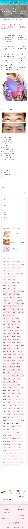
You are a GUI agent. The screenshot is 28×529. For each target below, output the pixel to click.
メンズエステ (21, 267)
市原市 (4, 261)
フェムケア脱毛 (6, 360)
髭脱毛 (4, 450)
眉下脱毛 (5, 447)
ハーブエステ (11, 270)
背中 (8, 375)
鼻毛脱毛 (21, 441)
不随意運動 (11, 330)
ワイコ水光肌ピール (7, 429)
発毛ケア (20, 393)
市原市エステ (5, 306)
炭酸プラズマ (20, 312)
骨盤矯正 (19, 336)
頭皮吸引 (15, 381)
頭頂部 (22, 408)
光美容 (15, 306)
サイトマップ (21, 518)
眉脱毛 (17, 441)
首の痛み (9, 339)
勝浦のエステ (6, 214)
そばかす (9, 402)
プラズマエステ (13, 312)
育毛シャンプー (6, 393)
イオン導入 (13, 288)
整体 (22, 462)
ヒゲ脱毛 (9, 357)
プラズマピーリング (19, 309)
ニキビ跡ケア (19, 300)
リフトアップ (17, 432)
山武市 (4, 264)
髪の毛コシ (11, 387)
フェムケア (20, 306)
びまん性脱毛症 (6, 417)
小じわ (20, 435)
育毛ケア (9, 390)
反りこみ (5, 411)
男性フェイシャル (6, 300)
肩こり (8, 324)
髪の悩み (18, 384)
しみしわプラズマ (6, 315)
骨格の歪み (9, 342)
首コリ (12, 327)
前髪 (4, 423)
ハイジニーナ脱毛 (14, 360)
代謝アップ (22, 375)
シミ (23, 399)
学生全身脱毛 (12, 363)
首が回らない (17, 345)
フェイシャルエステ (12, 369)
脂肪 (4, 372)
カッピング (13, 315)
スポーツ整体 (16, 333)
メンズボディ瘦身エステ (7, 303)
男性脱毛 (10, 294)
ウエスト (16, 372)
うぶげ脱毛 (15, 357)
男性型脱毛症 (21, 414)
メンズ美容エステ (20, 291)
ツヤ (12, 432)
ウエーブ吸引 (5, 321)
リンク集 (6, 222)
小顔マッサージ (10, 273)
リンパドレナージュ (7, 267)
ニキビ (21, 459)
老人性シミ (14, 408)
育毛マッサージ (16, 390)
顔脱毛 (14, 291)
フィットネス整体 (6, 378)
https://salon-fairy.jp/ (7, 147)
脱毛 (22, 453)
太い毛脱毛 (21, 357)
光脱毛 (18, 282)
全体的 (12, 417)
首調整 (21, 330)
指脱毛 (13, 441)
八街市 (8, 264)
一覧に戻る (14, 192)
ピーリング (18, 462)
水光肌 (12, 426)
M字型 (4, 414)
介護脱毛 (19, 447)
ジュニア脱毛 (5, 363)
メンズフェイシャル (20, 297)
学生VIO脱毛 (18, 363)
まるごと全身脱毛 (13, 438)
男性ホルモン (11, 420)
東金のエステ (6, 212)
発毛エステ (18, 396)
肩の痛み (5, 339)
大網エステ (16, 303)
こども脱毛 (15, 450)
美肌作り (16, 405)
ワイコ (11, 423)
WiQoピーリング (6, 426)
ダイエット (5, 459)
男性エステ (5, 294)
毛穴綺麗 (5, 408)
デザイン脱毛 (21, 360)
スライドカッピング (7, 318)
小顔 (10, 459)
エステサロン (5, 276)
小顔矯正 (16, 273)
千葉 (4, 453)
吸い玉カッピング (15, 318)
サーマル (9, 285)
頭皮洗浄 (10, 381)
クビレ (21, 372)
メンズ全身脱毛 (17, 294)
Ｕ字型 (22, 411)
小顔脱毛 (5, 354)
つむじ (13, 411)
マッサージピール (15, 429)
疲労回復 (16, 330)
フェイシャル (5, 456)
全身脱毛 (9, 447)
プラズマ (5, 285)
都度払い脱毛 (5, 366)
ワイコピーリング (18, 423)
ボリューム (9, 414)
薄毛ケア (16, 387)
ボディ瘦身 (5, 369)
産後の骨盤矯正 (6, 345)
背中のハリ (17, 324)
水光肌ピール (17, 426)
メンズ (17, 459)
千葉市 (17, 264)
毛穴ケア (21, 405)
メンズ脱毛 (9, 450)
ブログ (2, 187)
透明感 (11, 306)
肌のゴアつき (5, 438)
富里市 (13, 264)
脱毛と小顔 (20, 351)
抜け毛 (19, 399)
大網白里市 (22, 264)
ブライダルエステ (17, 456)
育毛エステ (5, 399)
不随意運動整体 (6, 336)
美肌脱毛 (9, 354)
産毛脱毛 (19, 444)
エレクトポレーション (7, 291)
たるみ (4, 273)
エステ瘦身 (13, 282)
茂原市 (11, 453)
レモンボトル (12, 366)
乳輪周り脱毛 (14, 444)
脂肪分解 (18, 366)
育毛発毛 (5, 390)
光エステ (5, 309)
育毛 (18, 408)
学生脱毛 (20, 450)
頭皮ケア (14, 279)
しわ (20, 270)
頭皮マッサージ (6, 384)
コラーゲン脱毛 (16, 348)
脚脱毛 (8, 441)
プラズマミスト (6, 312)
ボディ (12, 465)
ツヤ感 (9, 435)
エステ (18, 453)
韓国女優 (5, 435)
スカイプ (13, 378)
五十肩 (4, 348)
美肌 (4, 405)
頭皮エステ (5, 381)
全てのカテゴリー (7, 202)
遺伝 (16, 420)
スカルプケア (18, 378)
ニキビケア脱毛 (21, 354)
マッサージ (17, 465)
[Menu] (25, 2)
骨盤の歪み (19, 342)
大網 (15, 453)
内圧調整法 (5, 330)
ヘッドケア (13, 384)
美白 (7, 405)
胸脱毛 (8, 444)
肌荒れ (4, 462)
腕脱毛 (4, 441)
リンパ (4, 465)
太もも (12, 372)
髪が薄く (16, 417)
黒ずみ (22, 402)
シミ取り (21, 273)
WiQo (8, 423)
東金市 (22, 261)
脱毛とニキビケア (13, 351)
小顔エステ (5, 270)
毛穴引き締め (14, 435)
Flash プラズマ (11, 309)
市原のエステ (6, 207)
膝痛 (20, 339)
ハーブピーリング (10, 462)
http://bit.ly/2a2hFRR (7, 151)
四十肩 (22, 345)
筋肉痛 (13, 342)
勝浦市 (8, 261)
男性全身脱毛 (5, 297)
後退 (20, 417)
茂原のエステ (6, 205)
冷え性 (17, 375)
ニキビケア (13, 300)
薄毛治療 (21, 387)
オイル (4, 324)
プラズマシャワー (6, 288)
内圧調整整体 (13, 336)
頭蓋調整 (5, 333)
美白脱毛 (14, 354)
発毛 (16, 393)
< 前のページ (5, 192)
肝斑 (18, 402)
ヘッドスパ (15, 399)
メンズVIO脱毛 (13, 276)
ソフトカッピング (13, 321)
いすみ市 (13, 261)
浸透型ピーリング (6, 432)
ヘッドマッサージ (6, 282)
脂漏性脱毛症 (21, 420)
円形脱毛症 (15, 414)
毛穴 (13, 459)
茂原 (7, 453)
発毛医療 (5, 396)
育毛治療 (12, 393)
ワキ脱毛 (19, 438)
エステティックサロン (7, 279)
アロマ (19, 321)
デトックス (20, 369)
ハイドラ (14, 285)
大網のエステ (6, 210)
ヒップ (4, 375)
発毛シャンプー (11, 396)
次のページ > (22, 192)
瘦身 (8, 465)
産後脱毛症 (5, 420)
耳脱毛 (4, 444)
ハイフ (11, 456)
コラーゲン (9, 348)
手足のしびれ (15, 339)
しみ (16, 270)
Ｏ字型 (9, 411)
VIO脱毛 (14, 447)
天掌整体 (17, 327)
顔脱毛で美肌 (5, 351)
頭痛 (4, 342)
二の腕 (8, 372)
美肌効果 (11, 405)
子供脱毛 (5, 357)
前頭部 (18, 411)
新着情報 (6, 217)
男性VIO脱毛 (12, 297)
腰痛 (12, 324)
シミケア (5, 402)
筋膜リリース (14, 267)
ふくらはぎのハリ (6, 327)
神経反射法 (10, 333)
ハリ (9, 408)
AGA (10, 399)
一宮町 (18, 261)
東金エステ (22, 303)
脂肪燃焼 (12, 375)
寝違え (12, 345)
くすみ (14, 402)
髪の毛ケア (5, 387)
